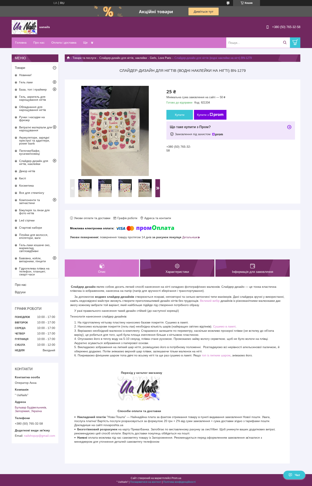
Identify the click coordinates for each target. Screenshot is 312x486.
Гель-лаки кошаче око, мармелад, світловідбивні (34, 248)
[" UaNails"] (24, 26)
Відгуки (20, 292)
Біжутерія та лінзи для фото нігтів (34, 211)
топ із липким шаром (216, 355)
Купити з (203, 114)
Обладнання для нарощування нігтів (32, 108)
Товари (20, 67)
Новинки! (25, 75)
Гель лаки (26, 82)
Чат (297, 475)
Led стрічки (27, 220)
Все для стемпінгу (31, 192)
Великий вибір (210, 300)
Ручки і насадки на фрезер (32, 118)
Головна (21, 42)
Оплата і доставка (63, 42)
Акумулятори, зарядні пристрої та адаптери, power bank (34, 140)
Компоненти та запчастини (29, 201)
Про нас (39, 42)
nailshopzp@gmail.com (39, 435)
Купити (179, 114)
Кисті (22, 178)
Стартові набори (30, 227)
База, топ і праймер (33, 89)
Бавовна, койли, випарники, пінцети (32, 259)
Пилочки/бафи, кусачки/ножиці (29, 152)
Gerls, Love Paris (160, 58)
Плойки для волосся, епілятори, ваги (33, 236)
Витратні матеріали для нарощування (35, 129)
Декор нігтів (27, 171)
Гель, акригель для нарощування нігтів (32, 98)
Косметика (26, 185)
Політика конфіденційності (179, 481)
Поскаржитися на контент (145, 481)
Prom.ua (176, 478)
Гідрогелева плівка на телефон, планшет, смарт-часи (34, 271)
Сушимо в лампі (224, 326)
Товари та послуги (84, 58)
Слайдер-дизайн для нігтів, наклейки (123, 58)
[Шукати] (285, 42)
